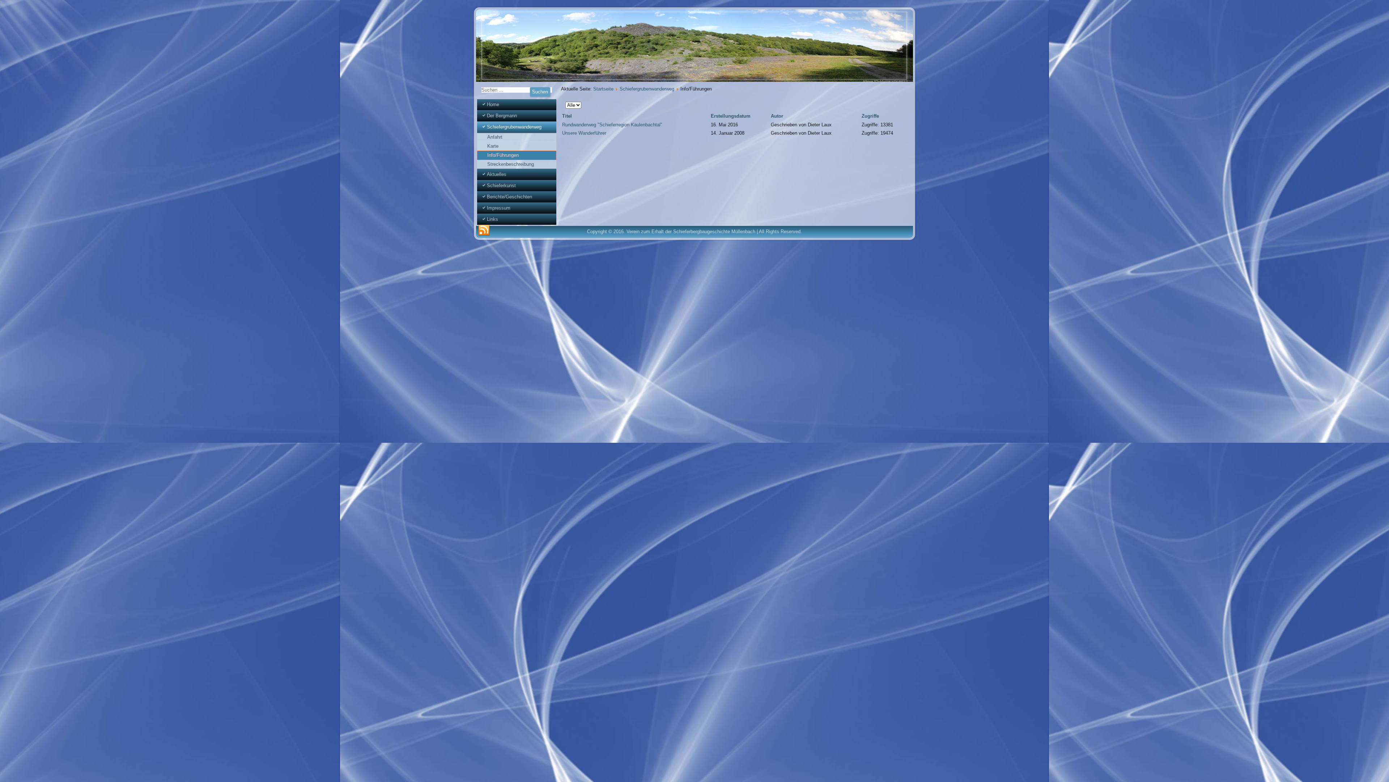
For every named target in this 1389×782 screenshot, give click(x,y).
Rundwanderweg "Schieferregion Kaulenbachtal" (612, 124)
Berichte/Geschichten (509, 196)
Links (492, 219)
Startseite (603, 89)
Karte (492, 146)
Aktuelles (496, 174)
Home (493, 104)
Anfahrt (494, 137)
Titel (567, 116)
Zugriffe (870, 116)
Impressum (498, 208)
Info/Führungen (503, 155)
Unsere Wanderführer (584, 133)
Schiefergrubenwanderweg (514, 127)
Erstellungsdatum (731, 116)
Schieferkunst (501, 185)
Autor (777, 116)
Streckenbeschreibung (510, 164)
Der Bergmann (502, 115)
